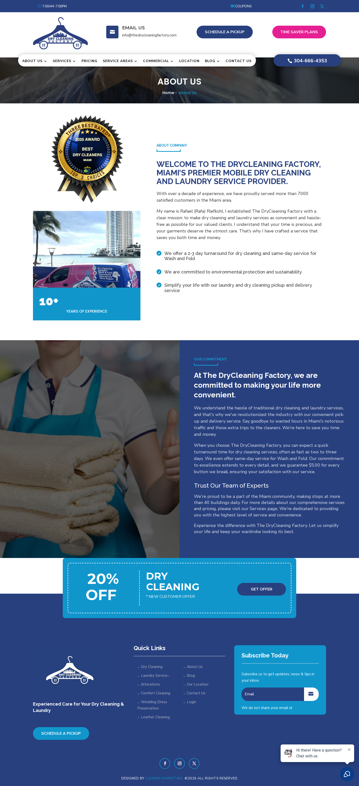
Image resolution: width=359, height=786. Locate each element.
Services (62, 61)
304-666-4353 (310, 60)
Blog (210, 61)
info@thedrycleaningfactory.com (149, 35)
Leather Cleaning (155, 717)
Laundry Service (154, 675)
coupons (243, 6)
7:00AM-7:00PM (54, 6)
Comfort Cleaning (155, 693)
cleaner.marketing (164, 778)
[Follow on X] (322, 6)
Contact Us (239, 61)
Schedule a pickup (224, 32)
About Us (32, 61)
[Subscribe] (311, 694)
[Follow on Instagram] (312, 6)
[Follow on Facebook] (302, 6)
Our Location (197, 684)
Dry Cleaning (151, 666)
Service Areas (118, 61)
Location (189, 61)
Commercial (156, 61)
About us (188, 93)
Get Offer (261, 589)
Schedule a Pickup (61, 733)
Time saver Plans (299, 32)
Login (191, 701)
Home (168, 93)
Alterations (150, 684)
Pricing (89, 61)
